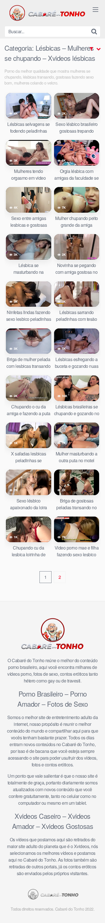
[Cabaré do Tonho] (46, 13)
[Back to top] (95, 910)
